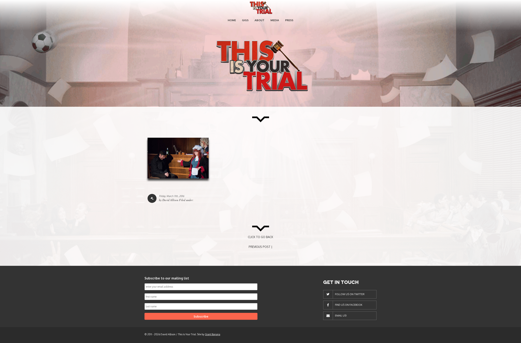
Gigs (245, 20)
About (259, 20)
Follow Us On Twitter (349, 294)
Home (232, 20)
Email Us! (341, 315)
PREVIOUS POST (259, 246)
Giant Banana (212, 334)
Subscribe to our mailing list (166, 278)
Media (274, 20)
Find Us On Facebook (348, 304)
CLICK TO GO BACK (260, 237)
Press (289, 20)
